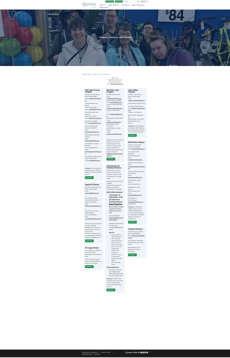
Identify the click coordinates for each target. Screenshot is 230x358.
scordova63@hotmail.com (92, 141)
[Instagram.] (145, 352)
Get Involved (125, 5)
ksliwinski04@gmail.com (134, 195)
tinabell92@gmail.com (95, 109)
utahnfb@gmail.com (116, 102)
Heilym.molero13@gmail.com (93, 206)
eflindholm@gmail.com (95, 118)
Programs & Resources (138, 5)
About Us (102, 5)
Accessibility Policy (87, 354)
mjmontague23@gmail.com (135, 202)
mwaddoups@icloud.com (135, 159)
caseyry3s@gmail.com (95, 123)
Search (138, 1)
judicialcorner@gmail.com (114, 122)
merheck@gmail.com (94, 160)
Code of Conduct (105, 352)
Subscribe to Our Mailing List (90, 352)
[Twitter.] (143, 352)
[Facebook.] (141, 352)
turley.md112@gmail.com (92, 132)
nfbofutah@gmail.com (117, 84)
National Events (104, 7)
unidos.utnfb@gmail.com (92, 193)
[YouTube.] (147, 352)
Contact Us (119, 1)
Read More (89, 177)
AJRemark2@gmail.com (138, 149)
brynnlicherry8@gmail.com (114, 98)
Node (88, 74)
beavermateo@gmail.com (135, 177)
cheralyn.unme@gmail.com (114, 134)
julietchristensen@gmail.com (115, 108)
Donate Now (109, 1)
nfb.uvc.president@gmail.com (136, 100)
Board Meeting (115, 204)
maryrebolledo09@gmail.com (93, 219)
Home (84, 74)
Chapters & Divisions (113, 5)
